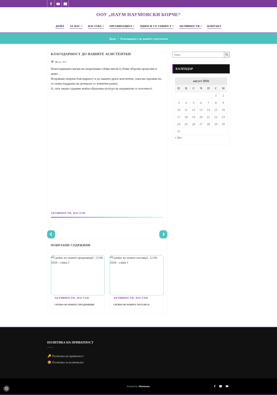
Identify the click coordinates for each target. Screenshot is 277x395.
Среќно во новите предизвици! (75, 305)
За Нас (75, 26)
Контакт (214, 26)
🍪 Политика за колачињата (65, 362)
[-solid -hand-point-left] (51, 234)
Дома (60, 26)
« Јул (178, 137)
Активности (189, 26)
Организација (121, 26)
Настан (79, 213)
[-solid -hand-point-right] (163, 234)
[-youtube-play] (58, 3)
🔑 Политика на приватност (65, 356)
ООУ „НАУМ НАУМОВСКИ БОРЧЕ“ (138, 14)
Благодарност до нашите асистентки (144, 38)
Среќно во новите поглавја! (131, 305)
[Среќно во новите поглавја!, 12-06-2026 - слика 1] (137, 275)
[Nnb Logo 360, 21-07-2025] (138, 9)
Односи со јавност (156, 26)
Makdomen (144, 386)
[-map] (65, 3)
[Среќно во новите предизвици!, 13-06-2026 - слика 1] (78, 275)
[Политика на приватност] (6, 388)
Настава (95, 26)
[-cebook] (51, 3)
